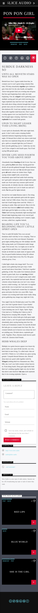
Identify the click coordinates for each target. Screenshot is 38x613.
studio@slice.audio (11, 454)
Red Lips (19, 511)
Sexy (25, 44)
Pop (20, 44)
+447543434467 (10, 467)
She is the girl (19, 571)
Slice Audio (19, 3)
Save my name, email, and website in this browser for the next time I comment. (21, 431)
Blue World (19, 541)
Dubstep (14, 44)
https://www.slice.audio (12, 450)
